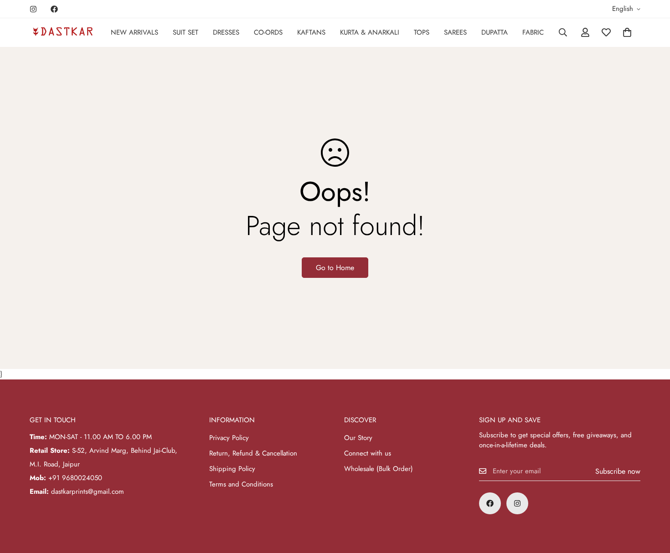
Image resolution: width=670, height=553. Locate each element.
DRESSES (226, 32)
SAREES (455, 32)
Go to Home (335, 267)
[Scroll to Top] (652, 503)
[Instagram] (33, 9)
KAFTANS (311, 32)
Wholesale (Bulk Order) (378, 469)
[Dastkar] (63, 32)
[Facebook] (54, 9)
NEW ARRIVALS (134, 32)
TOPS (421, 32)
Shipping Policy (232, 469)
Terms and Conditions (241, 484)
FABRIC (533, 32)
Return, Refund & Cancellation (253, 453)
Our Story (358, 438)
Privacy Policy (229, 438)
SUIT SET (185, 32)
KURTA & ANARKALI (369, 32)
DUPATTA (494, 32)
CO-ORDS (268, 32)
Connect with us (367, 453)
